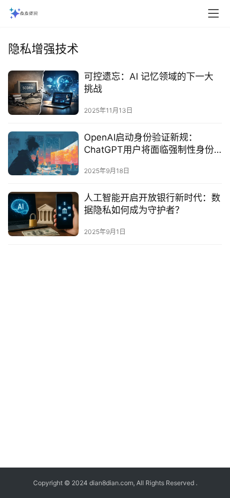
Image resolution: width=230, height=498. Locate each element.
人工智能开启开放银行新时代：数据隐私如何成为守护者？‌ (152, 203)
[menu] (213, 13)
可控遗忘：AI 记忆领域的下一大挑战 (148, 82)
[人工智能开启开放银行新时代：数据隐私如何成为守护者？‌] (43, 214)
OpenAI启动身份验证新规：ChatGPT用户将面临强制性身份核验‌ (149, 144)
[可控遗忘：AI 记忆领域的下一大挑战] (43, 93)
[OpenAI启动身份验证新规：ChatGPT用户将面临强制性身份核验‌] (43, 153)
